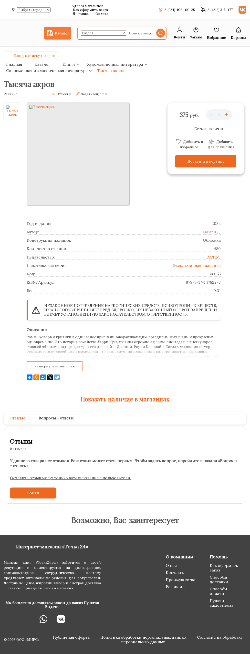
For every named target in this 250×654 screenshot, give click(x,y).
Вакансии (175, 586)
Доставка (81, 13)
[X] (50, 377)
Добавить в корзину (206, 161)
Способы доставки (219, 579)
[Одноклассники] (36, 377)
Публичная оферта (72, 637)
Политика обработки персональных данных (143, 637)
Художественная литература (115, 64)
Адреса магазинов (87, 6)
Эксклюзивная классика (197, 265)
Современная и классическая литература (47, 70)
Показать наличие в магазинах (125, 399)
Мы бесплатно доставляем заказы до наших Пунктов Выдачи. (52, 605)
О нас (171, 565)
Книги (68, 64)
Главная (14, 64)
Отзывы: (64, 94)
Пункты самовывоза (221, 603)
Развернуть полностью (54, 366)
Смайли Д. (210, 231)
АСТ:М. (214, 257)
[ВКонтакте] (29, 377)
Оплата (101, 13)
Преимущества (180, 579)
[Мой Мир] (43, 377)
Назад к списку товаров (34, 55)
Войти (33, 492)
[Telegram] (57, 377)
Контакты (175, 572)
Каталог (42, 64)
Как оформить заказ (90, 10)
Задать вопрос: (94, 94)
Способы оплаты (218, 591)
